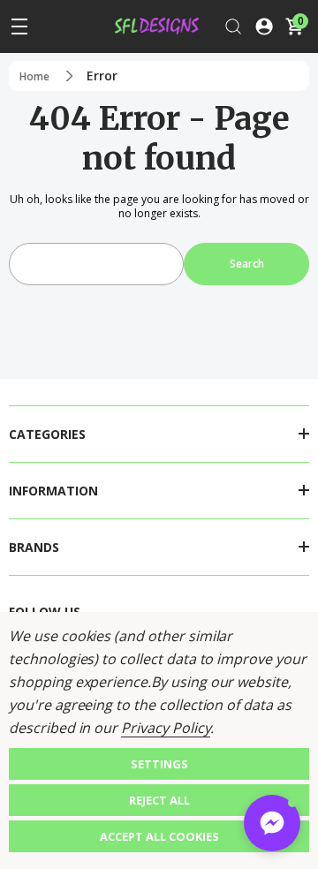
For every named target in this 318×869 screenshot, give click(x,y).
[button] (272, 823)
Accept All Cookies (159, 836)
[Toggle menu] (19, 26)
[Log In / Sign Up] (264, 26)
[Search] (233, 26)
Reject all (159, 800)
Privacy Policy (165, 727)
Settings (159, 764)
